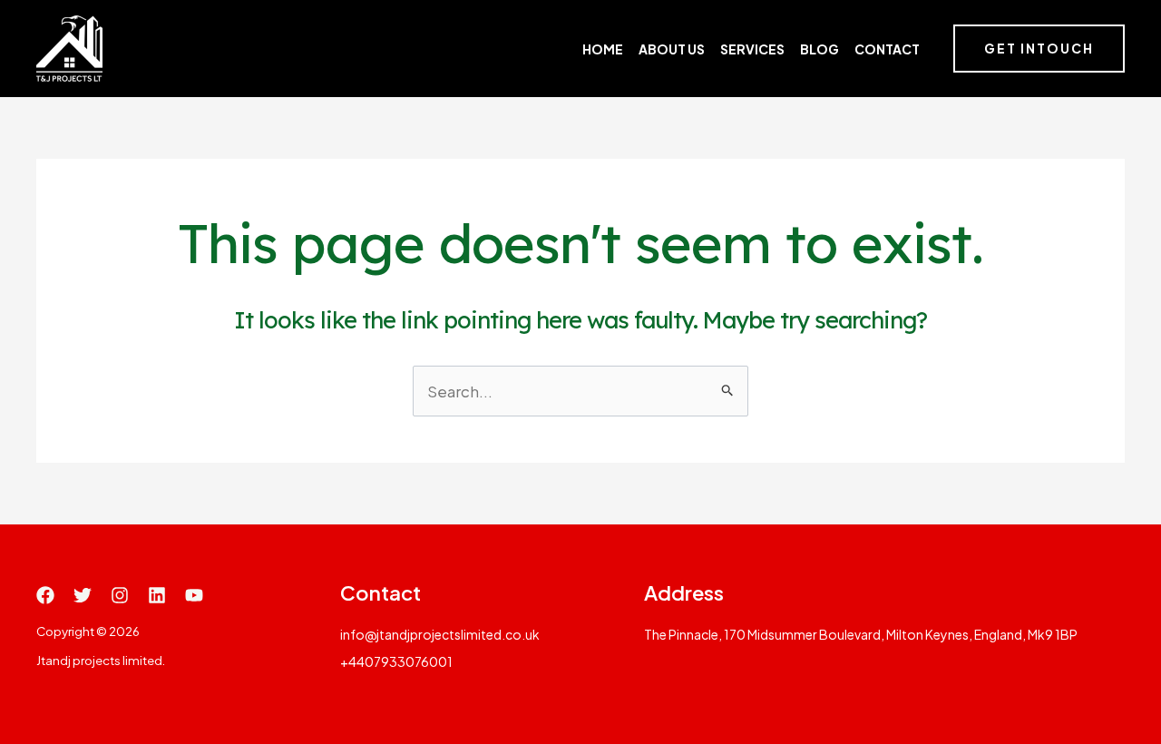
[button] (1039, 48)
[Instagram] (120, 595)
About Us (672, 49)
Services (752, 49)
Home (602, 49)
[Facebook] (45, 595)
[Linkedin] (157, 595)
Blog (819, 49)
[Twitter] (82, 595)
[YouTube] (194, 595)
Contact (887, 49)
